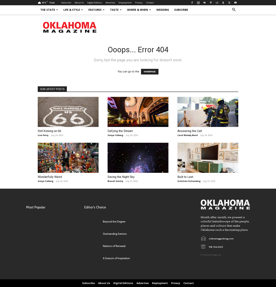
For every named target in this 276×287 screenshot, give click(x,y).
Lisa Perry (43, 135)
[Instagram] (198, 2)
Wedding (162, 9)
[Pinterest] (210, 2)
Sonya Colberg (115, 135)
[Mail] (204, 2)
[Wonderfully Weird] (68, 158)
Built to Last (185, 177)
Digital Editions (94, 2)
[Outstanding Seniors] (91, 234)
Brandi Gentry (115, 181)
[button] (233, 10)
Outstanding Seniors (115, 233)
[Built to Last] (207, 158)
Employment (125, 2)
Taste (114, 9)
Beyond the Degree (114, 221)
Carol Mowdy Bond (187, 135)
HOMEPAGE (150, 71)
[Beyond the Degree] (91, 221)
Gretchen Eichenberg (189, 181)
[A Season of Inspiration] (91, 258)
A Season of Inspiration (116, 258)
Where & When (137, 9)
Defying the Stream (120, 131)
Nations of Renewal (114, 246)
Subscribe (66, 2)
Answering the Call (189, 131)
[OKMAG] (225, 205)
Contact (150, 2)
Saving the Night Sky (121, 177)
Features (95, 9)
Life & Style (71, 9)
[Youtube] (235, 2)
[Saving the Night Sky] (138, 158)
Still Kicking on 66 (49, 131)
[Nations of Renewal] (91, 246)
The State (47, 9)
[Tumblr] (223, 2)
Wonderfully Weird (50, 177)
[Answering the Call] (207, 112)
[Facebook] (192, 2)
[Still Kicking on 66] (68, 112)
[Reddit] (217, 2)
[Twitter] (229, 2)
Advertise (110, 2)
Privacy (139, 2)
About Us (79, 2)
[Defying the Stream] (138, 112)
